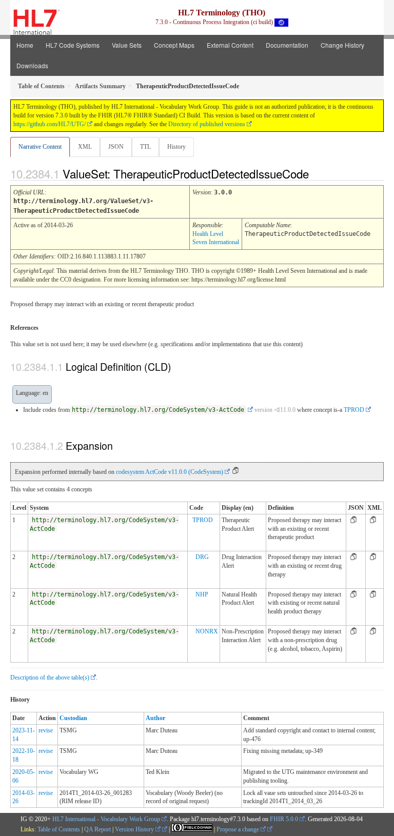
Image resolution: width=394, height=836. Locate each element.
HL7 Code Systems (73, 45)
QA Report (97, 829)
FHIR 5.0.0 (284, 819)
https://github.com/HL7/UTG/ (49, 124)
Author (155, 718)
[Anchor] (317, 173)
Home (24, 45)
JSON (116, 146)
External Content (230, 45)
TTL (145, 146)
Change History (342, 45)
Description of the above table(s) (49, 677)
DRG (202, 557)
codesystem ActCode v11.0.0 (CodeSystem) (169, 471)
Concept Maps (174, 45)
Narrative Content (40, 146)
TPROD (354, 409)
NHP (201, 594)
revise (45, 730)
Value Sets (127, 45)
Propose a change (238, 829)
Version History (135, 829)
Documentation (287, 45)
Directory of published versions (206, 124)
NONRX (206, 631)
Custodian (73, 718)
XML (85, 146)
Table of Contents (58, 829)
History (176, 146)
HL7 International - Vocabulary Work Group (106, 819)
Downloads (32, 65)
